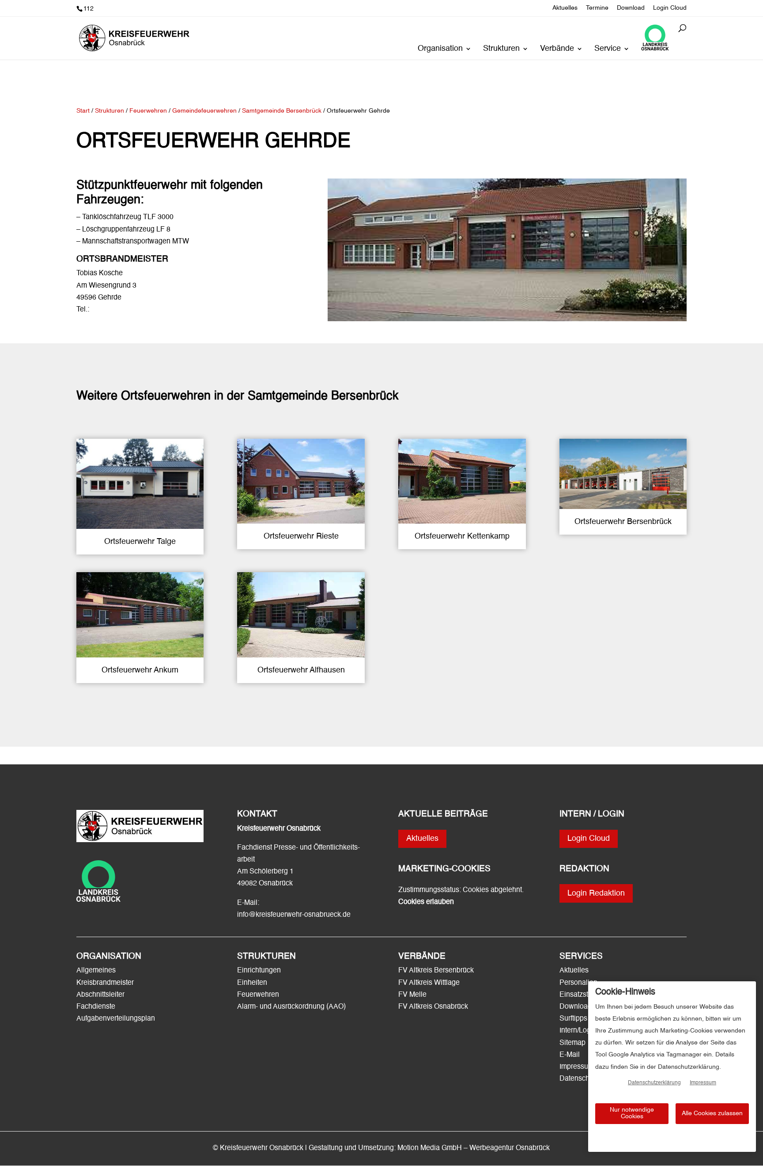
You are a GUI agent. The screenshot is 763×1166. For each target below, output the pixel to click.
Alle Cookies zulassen (712, 1113)
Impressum (576, 1067)
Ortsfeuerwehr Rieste (301, 536)
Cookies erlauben (426, 902)
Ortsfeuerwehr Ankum (140, 670)
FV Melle (412, 995)
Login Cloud (670, 8)
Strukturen (501, 49)
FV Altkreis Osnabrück (433, 1006)
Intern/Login (578, 1030)
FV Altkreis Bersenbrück (436, 970)
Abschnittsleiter (100, 995)
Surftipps (573, 1018)
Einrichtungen (259, 970)
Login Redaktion (596, 893)
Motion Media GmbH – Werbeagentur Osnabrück (473, 1148)
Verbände (557, 49)
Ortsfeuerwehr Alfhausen (301, 670)
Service (607, 49)
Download (631, 8)
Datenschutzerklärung (654, 1083)
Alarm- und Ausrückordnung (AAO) (291, 1006)
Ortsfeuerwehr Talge (140, 542)
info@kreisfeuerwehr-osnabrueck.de (294, 915)
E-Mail (569, 1055)
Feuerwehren (258, 995)
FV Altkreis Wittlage (429, 983)
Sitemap (572, 1043)
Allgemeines (96, 970)
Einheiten (252, 983)
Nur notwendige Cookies (632, 1113)
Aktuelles (565, 8)
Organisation (440, 49)
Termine (597, 8)
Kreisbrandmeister (105, 983)
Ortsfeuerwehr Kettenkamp (462, 536)
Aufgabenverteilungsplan (115, 1018)
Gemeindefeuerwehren (204, 111)
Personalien (579, 983)
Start (83, 111)
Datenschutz (579, 1078)
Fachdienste (95, 1006)
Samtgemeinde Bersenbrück (282, 111)
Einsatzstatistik (582, 995)
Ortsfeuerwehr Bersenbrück (623, 522)
